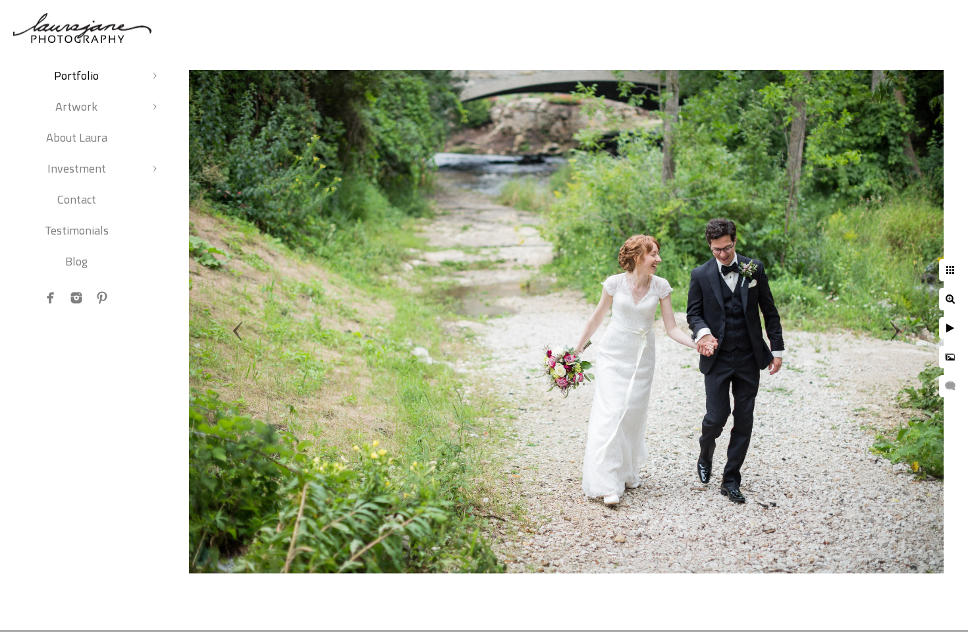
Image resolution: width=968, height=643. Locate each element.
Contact (76, 199)
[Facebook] (51, 298)
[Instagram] (76, 298)
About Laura (76, 137)
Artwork (76, 106)
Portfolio (76, 75)
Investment (76, 168)
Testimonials (77, 230)
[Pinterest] (102, 298)
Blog (76, 261)
